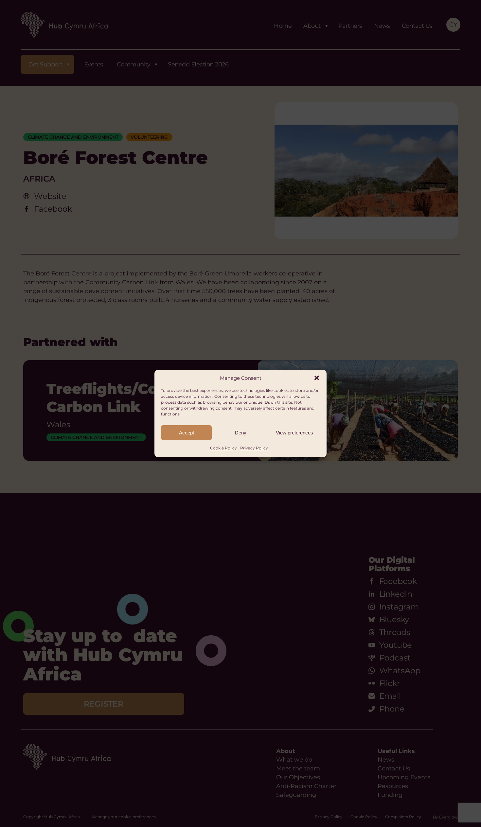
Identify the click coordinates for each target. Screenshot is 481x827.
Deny (240, 432)
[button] (316, 378)
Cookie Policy (223, 448)
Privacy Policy (254, 448)
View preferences (294, 432)
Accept (186, 432)
